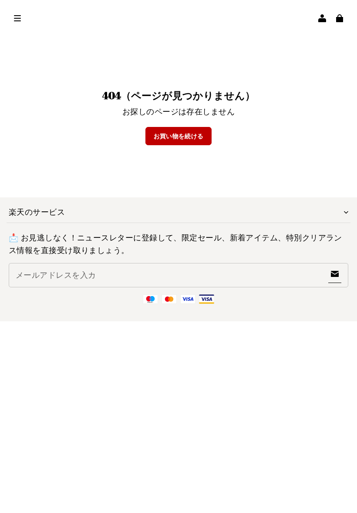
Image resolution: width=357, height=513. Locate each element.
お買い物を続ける (179, 136)
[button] (17, 18)
